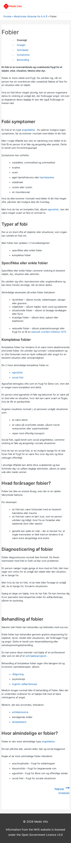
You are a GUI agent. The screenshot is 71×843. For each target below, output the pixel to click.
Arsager (21, 45)
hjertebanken (47, 177)
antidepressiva (20, 712)
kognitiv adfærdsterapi (24, 684)
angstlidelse (28, 129)
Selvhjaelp (22, 50)
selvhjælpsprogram (36, 656)
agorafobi (53, 209)
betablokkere (19, 722)
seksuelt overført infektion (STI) (48, 331)
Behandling (23, 59)
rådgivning (18, 674)
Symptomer (23, 54)
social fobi (17, 377)
